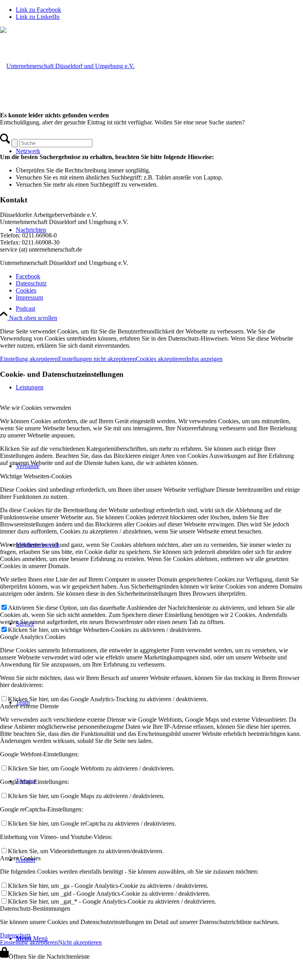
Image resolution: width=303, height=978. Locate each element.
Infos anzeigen (204, 359)
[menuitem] (159, 308)
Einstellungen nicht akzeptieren (97, 359)
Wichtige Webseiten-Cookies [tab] (36, 476)
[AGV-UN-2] (67, 66)
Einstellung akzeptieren (29, 359)
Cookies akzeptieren (161, 359)
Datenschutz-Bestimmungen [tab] (35, 908)
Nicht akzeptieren (80, 942)
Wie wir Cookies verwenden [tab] (35, 407)
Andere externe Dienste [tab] (29, 706)
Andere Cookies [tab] (20, 858)
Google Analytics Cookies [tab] (32, 636)
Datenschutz (15, 935)
